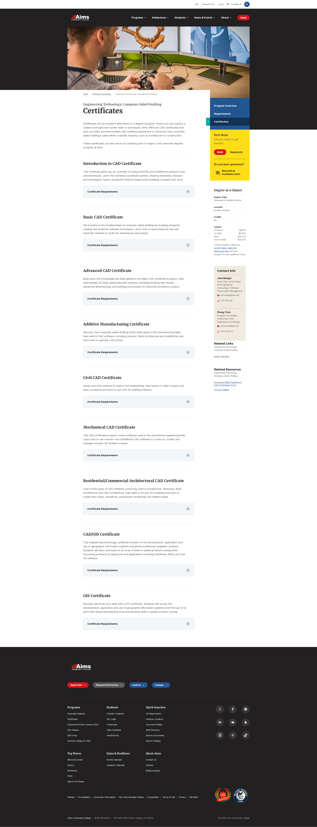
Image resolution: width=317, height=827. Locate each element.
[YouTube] (233, 722)
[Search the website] (247, 4)
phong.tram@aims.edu (230, 326)
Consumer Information (104, 797)
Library (70, 765)
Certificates (221, 121)
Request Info (208, 4)
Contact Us (151, 759)
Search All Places (75, 781)
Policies (70, 797)
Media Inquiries (153, 770)
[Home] (80, 17)
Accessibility (153, 797)
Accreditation (84, 797)
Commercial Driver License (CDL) (83, 724)
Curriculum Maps (154, 724)
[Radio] (220, 735)
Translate (234, 4)
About (225, 17)
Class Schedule (114, 730)
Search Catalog (153, 741)
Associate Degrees (76, 713)
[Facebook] (233, 709)
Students (180, 17)
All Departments (153, 713)
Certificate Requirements (102, 191)
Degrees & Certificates (102, 94)
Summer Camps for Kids (78, 741)
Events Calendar (114, 759)
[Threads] (233, 735)
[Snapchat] (246, 722)
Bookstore (72, 770)
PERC (70, 776)
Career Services (221, 356)
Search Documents (155, 735)
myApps (159, 685)
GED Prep (72, 735)
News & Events (203, 17)
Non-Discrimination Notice (131, 797)
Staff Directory (153, 730)
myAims (136, 685)
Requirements (222, 113)
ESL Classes (73, 730)
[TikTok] (246, 735)
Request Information (107, 685)
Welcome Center (75, 759)
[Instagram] (246, 709)
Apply (243, 17)
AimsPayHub (113, 735)
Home (85, 94)
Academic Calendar (116, 765)
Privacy (182, 797)
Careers (149, 765)
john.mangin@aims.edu (230, 295)
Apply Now (76, 685)
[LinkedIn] (220, 722)
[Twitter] (220, 709)
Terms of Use (168, 797)
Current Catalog (221, 390)
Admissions (159, 17)
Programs (137, 17)
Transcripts (112, 724)
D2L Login (111, 719)
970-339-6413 (227, 301)
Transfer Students (115, 713)
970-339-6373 (227, 331)
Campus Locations (154, 719)
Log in (221, 4)
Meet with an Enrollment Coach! (231, 172)
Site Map (193, 797)
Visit (196, 4)
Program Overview (225, 105)
